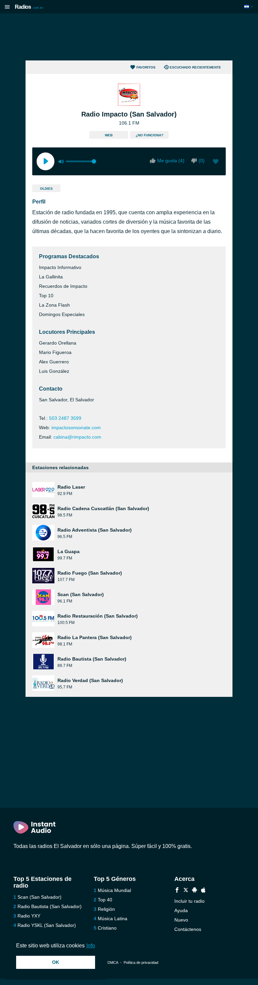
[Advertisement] (129, 37)
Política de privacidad (141, 962)
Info (90, 945)
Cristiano (107, 928)
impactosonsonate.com (76, 427)
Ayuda (181, 910)
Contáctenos (187, 929)
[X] (185, 891)
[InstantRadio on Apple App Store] (203, 891)
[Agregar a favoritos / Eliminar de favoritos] (215, 162)
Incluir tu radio (189, 901)
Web (109, 135)
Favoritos (146, 67)
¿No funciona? (149, 135)
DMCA (113, 962)
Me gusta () (170, 160)
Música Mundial (114, 890)
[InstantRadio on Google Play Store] (194, 891)
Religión (106, 909)
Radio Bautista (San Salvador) (49, 906)
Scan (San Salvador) (39, 897)
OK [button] (55, 962)
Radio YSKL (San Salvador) (46, 925)
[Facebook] (177, 891)
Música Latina (112, 918)
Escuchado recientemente (195, 67)
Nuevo (181, 920)
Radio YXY (28, 916)
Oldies (46, 188)
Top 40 (105, 899)
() (202, 160)
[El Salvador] (249, 6)
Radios (29, 7)
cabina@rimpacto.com (77, 437)
